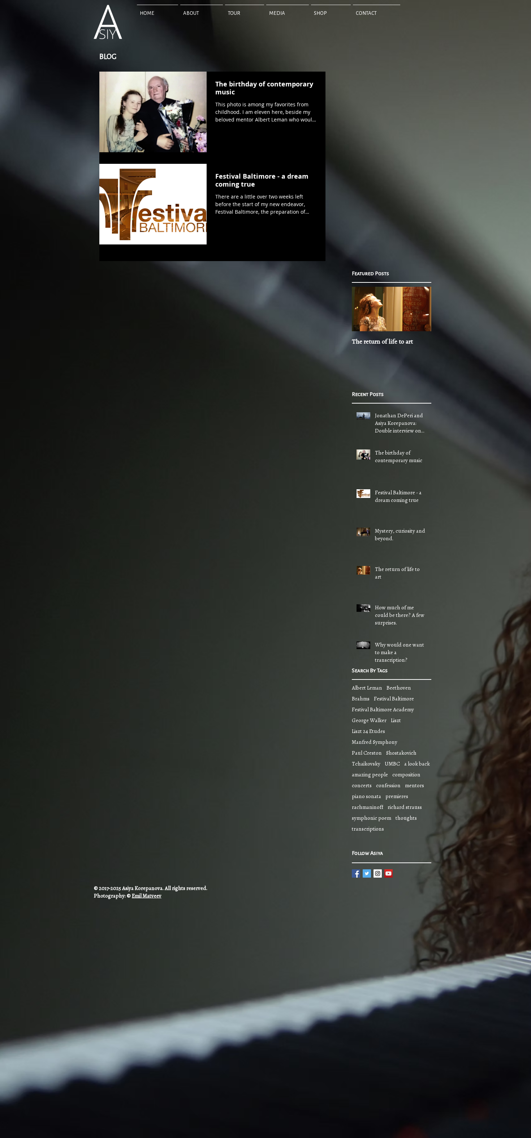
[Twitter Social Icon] (367, 873)
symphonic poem (371, 818)
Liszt (396, 720)
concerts (362, 785)
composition (406, 774)
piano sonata (366, 796)
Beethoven (399, 688)
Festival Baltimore (394, 698)
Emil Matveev (146, 895)
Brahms (361, 698)
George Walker (369, 720)
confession (388, 785)
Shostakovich (401, 753)
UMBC (392, 763)
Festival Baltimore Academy (383, 709)
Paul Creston (367, 753)
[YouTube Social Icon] (388, 873)
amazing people (370, 774)
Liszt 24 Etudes (368, 731)
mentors (414, 785)
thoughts (406, 818)
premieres (396, 796)
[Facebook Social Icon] (356, 873)
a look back (417, 763)
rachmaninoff (367, 807)
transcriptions (368, 829)
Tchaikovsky (366, 763)
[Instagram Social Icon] (378, 873)
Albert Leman (367, 688)
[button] (201, 10)
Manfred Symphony (374, 742)
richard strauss (405, 807)
